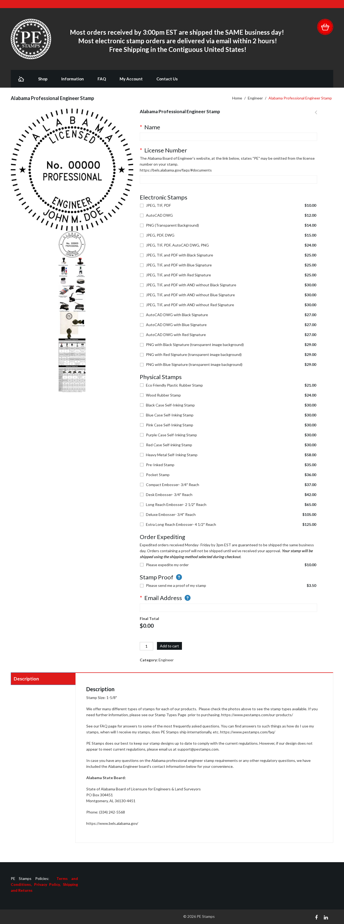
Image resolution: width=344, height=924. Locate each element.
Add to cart (169, 646)
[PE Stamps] (31, 38)
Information (72, 78)
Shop (43, 78)
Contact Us (167, 78)
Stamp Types (166, 714)
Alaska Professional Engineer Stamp (316, 115)
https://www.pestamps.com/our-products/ (257, 714)
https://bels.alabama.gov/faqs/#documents (176, 170)
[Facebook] (316, 917)
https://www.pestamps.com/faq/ (247, 732)
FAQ (102, 78)
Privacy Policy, (48, 884)
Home (237, 98)
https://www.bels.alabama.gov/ (112, 823)
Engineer (255, 98)
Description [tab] (26, 679)
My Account (131, 78)
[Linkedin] (326, 917)
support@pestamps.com (197, 749)
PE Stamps (206, 916)
